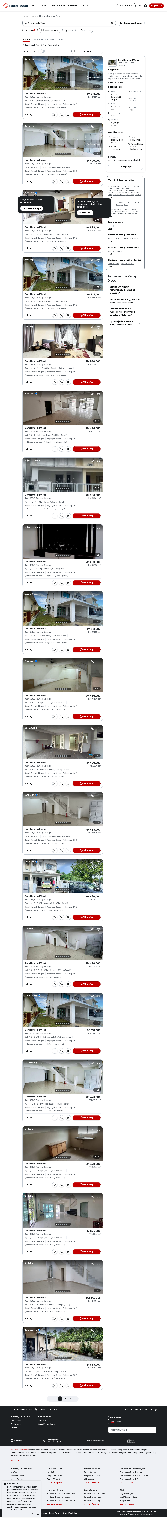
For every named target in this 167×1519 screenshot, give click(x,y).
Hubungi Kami (44, 1416)
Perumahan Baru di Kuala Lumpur (134, 1476)
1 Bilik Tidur (120, 251)
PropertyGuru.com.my (20, 1450)
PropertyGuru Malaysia (22, 1468)
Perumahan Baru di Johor (131, 1472)
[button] (26, 39)
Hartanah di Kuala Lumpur (95, 1493)
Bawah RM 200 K (115, 239)
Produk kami (16, 1424)
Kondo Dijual (52, 1472)
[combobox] (69, 23)
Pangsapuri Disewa (92, 1476)
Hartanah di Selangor (93, 1497)
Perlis (110, 226)
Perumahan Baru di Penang (131, 1479)
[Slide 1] (56, 87)
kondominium (119, 194)
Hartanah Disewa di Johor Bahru (61, 1500)
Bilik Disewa (89, 1479)
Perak (117, 226)
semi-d (138, 194)
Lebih (83, 5)
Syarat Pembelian (70, 1513)
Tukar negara (114, 1417)
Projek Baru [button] (57, 5)
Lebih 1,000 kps (127, 264)
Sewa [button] (43, 5)
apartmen (129, 194)
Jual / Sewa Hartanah (129, 1497)
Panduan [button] (72, 5)
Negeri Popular (91, 1490)
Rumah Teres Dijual (55, 1479)
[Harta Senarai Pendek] (98, 60)
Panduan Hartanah (18, 1476)
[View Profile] (29, 59)
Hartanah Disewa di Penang (58, 1497)
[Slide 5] (64, 87)
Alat (122, 1490)
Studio (111, 251)
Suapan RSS (125, 1500)
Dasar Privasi (54, 1513)
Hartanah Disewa (92, 1468)
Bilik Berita (42, 1421)
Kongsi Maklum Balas (46, 1424)
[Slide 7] (68, 287)
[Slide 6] (66, 87)
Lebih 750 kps (113, 264)
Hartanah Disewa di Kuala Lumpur (61, 1493)
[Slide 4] (62, 87)
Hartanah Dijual (54, 1468)
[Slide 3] (60, 87)
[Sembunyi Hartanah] (93, 60)
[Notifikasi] (145, 5)
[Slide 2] (58, 87)
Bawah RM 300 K (131, 239)
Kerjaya (14, 1427)
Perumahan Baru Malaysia (132, 1468)
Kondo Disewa (90, 1472)
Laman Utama (29, 16)
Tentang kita (16, 1421)
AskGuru (14, 1472)
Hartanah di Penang (92, 1500)
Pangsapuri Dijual (54, 1476)
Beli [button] (33, 5)
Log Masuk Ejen (126, 1493)
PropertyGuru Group (20, 1416)
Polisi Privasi (30, 1495)
